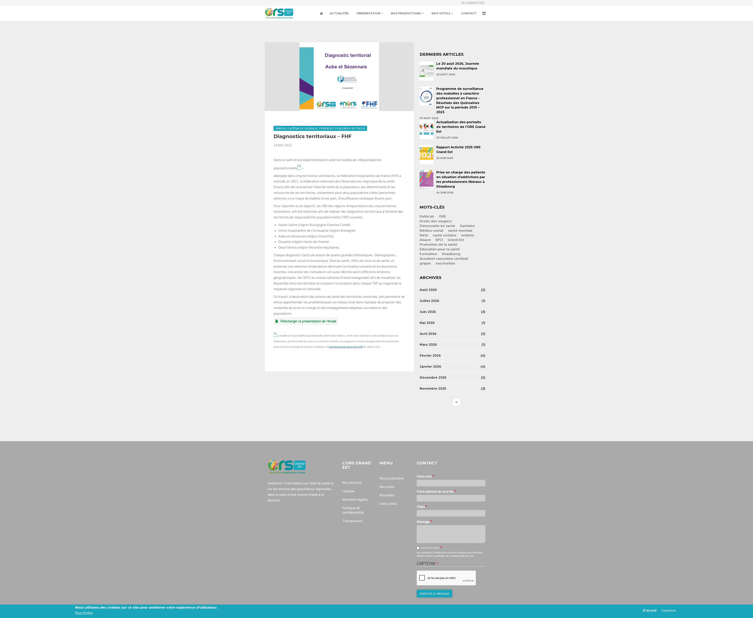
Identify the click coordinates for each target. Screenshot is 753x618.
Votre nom (424, 476)
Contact (469, 13)
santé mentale (460, 230)
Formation (428, 254)
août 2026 (428, 290)
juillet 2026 (429, 301)
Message (423, 522)
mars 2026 (428, 344)
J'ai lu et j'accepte (430, 547)
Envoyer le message (434, 593)
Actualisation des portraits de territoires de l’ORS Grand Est (460, 126)
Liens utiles (388, 503)
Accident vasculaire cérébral (444, 259)
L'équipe (348, 491)
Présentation (369, 13)
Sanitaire (467, 226)
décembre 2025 (433, 377)
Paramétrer (668, 610)
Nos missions (352, 482)
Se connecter (472, 3)
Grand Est (456, 240)
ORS (442, 216)
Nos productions (406, 13)
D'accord (650, 610)
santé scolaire (445, 235)
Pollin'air (427, 216)
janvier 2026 (430, 366)
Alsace (425, 240)
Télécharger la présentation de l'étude (308, 321)
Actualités (339, 13)
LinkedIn (484, 14)
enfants (467, 235)
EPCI (439, 240)
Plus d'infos (84, 613)
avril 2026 (428, 334)
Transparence (352, 521)
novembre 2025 (433, 388)
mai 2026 (427, 323)
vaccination (445, 263)
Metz (424, 235)
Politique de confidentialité (353, 510)
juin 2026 (428, 312)
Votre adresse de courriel (435, 491)
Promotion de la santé (438, 244)
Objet (421, 506)
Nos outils (441, 13)
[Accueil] (281, 13)
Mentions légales (355, 499)
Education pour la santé (440, 249)
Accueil (322, 14)
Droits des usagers (436, 221)
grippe (425, 263)
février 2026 (430, 355)
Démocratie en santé (437, 226)
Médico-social (431, 230)
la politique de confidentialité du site (453, 556)
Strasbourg (451, 254)
